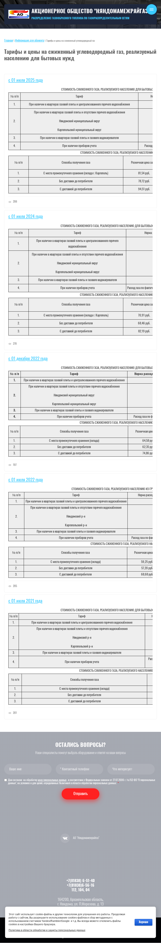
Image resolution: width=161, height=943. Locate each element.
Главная (8, 40)
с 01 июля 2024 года (25, 217)
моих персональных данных (52, 780)
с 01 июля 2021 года (25, 601)
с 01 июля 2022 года (25, 480)
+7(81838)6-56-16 (80, 886)
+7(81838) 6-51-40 (80, 881)
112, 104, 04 (80, 890)
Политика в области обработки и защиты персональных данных (47, 930)
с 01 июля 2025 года (25, 80)
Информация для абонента (29, 40)
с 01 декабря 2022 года (28, 359)
